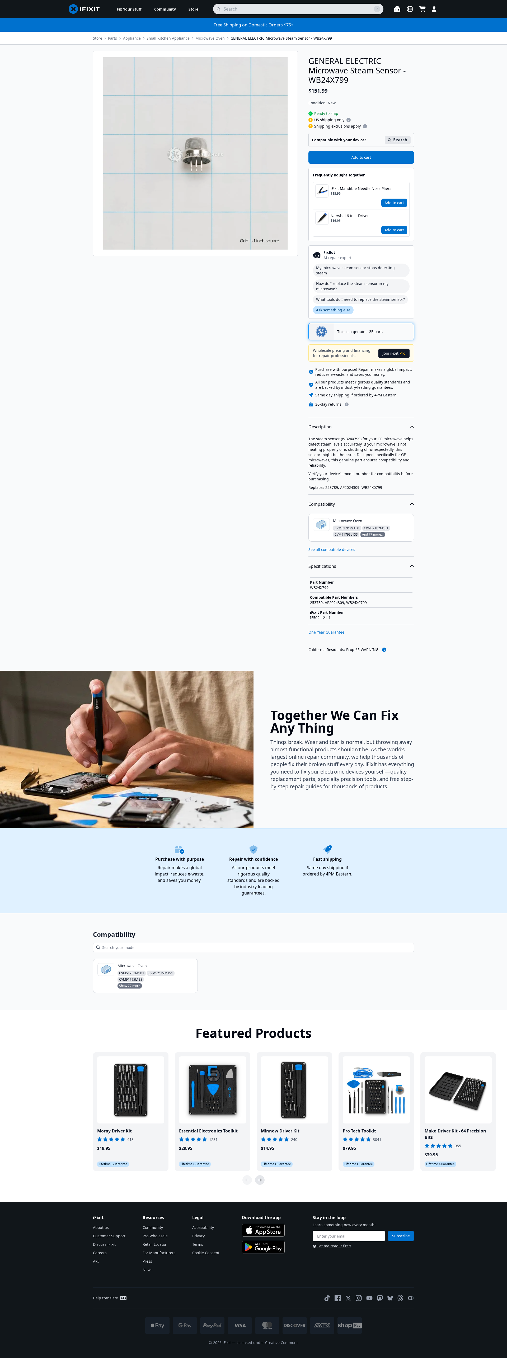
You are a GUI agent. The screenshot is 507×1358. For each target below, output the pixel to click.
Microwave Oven (210, 38)
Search (400, 140)
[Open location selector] (410, 9)
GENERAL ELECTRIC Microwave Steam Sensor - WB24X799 (281, 38)
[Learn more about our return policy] (346, 404)
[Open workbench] (397, 9)
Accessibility (203, 1227)
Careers (100, 1252)
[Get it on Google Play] (263, 1247)
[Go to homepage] (86, 9)
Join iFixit (394, 353)
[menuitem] (129, 9)
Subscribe (401, 1235)
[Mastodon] (380, 1298)
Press (147, 1261)
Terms (197, 1244)
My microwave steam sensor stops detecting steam (355, 270)
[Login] (434, 9)
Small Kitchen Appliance (168, 38)
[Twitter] (348, 1298)
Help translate (105, 1297)
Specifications (322, 566)
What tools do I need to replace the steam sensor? (360, 299)
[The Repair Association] (411, 1298)
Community (153, 1227)
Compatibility (321, 504)
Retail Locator (155, 1244)
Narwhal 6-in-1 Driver (350, 215)
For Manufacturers (159, 1252)
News (147, 1269)
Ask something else (333, 309)
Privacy (198, 1235)
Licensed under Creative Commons (267, 1342)
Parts (112, 38)
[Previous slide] (247, 1180)
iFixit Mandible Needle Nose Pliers (361, 188)
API (96, 1261)
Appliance (132, 38)
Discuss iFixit (104, 1244)
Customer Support (109, 1235)
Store (97, 38)
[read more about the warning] (384, 649)
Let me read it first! (334, 1245)
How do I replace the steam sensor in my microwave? (352, 286)
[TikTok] (327, 1298)
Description (320, 427)
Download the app (261, 1217)
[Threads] (400, 1298)
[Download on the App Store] (263, 1230)
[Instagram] (359, 1298)
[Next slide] (260, 1180)
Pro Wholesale (155, 1235)
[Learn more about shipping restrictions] (348, 120)
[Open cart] (422, 9)
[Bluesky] (390, 1298)
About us (101, 1227)
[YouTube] (369, 1298)
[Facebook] (338, 1298)
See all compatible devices (331, 549)
